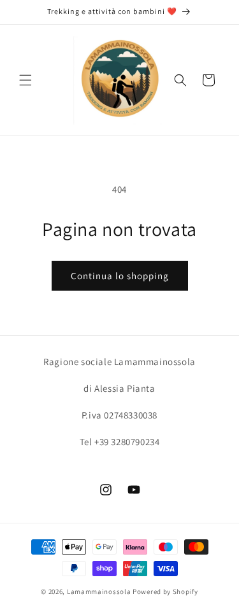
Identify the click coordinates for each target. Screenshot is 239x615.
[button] (25, 80)
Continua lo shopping (120, 276)
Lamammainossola (99, 591)
